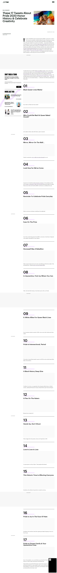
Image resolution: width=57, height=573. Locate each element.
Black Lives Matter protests (40, 70)
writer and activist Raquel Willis (39, 265)
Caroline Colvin (7, 33)
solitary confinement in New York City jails (34, 184)
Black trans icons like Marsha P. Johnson (44, 74)
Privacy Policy (6, 83)
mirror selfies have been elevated (38, 157)
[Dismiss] (55, 559)
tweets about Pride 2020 (41, 44)
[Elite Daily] (6, 2)
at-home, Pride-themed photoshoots (30, 48)
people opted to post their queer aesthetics (35, 49)
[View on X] (38, 97)
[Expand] (49, 559)
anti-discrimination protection (38, 182)
